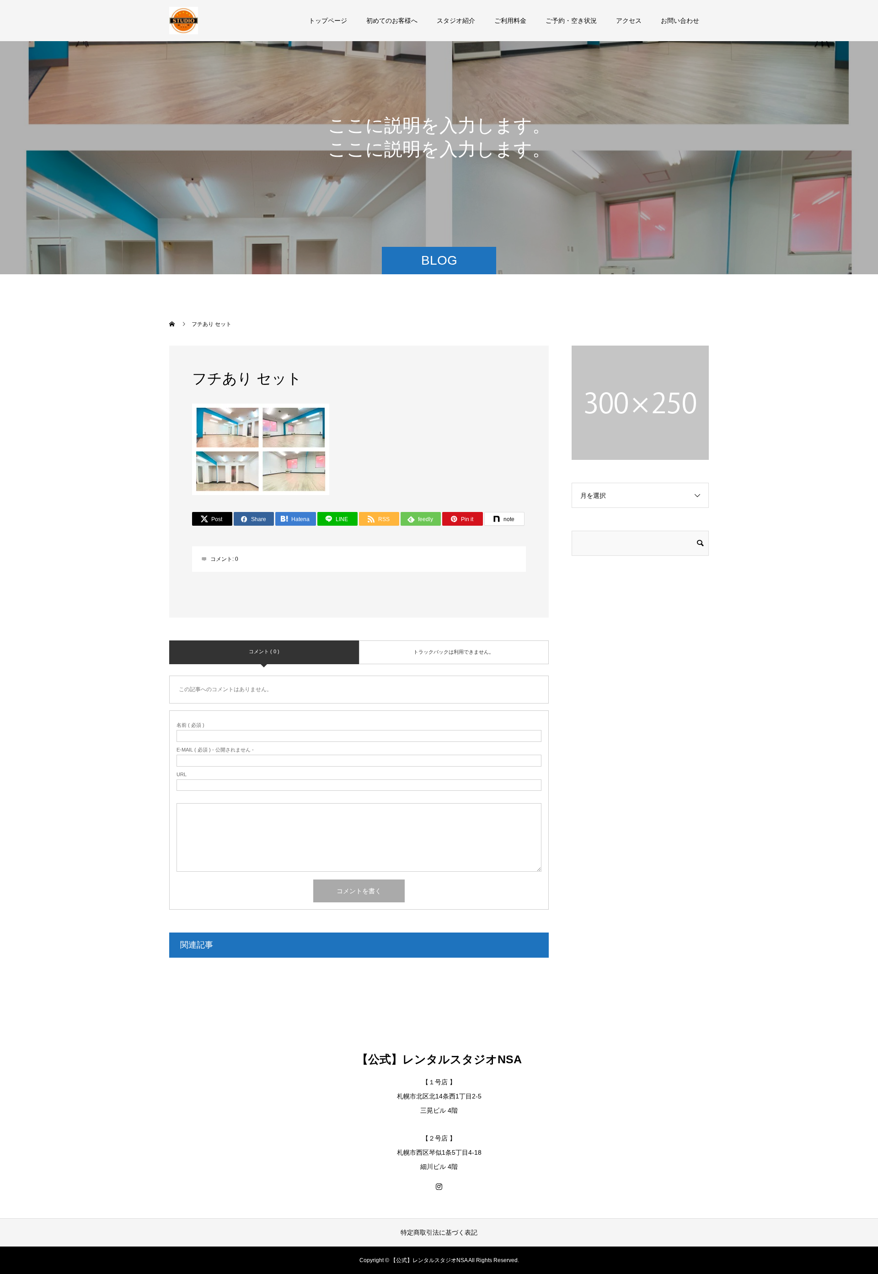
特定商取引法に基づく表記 (439, 1232)
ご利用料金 (510, 20)
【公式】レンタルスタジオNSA (439, 1059)
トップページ (328, 20)
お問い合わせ (680, 20)
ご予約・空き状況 (571, 20)
